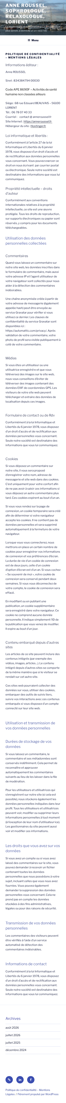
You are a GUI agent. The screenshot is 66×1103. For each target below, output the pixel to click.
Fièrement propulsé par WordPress (38, 1094)
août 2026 (12, 1027)
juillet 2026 (13, 1035)
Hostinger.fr (38, 126)
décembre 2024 (16, 1050)
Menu (35, 40)
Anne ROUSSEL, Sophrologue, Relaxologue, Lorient (26, 14)
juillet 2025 (13, 1042)
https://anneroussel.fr (38, 121)
